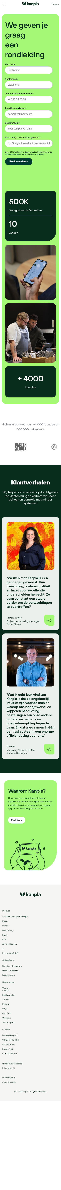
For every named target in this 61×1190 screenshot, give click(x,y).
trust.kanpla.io (8, 1077)
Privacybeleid (8, 1068)
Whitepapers (8, 1022)
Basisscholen (8, 975)
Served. (6, 999)
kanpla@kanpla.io (10, 1035)
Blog (4, 1008)
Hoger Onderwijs (10, 970)
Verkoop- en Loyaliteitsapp (15, 916)
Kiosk (4, 935)
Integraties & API (10, 953)
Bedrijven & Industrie (12, 966)
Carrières (6, 1013)
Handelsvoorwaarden (12, 1064)
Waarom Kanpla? (6, 989)
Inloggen (55, 4)
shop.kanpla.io (9, 1082)
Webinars (6, 1018)
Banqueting (7, 930)
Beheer (5, 926)
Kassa (5, 921)
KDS (4, 939)
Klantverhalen (8, 995)
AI (3, 948)
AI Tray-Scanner (9, 944)
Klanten (5, 1004)
